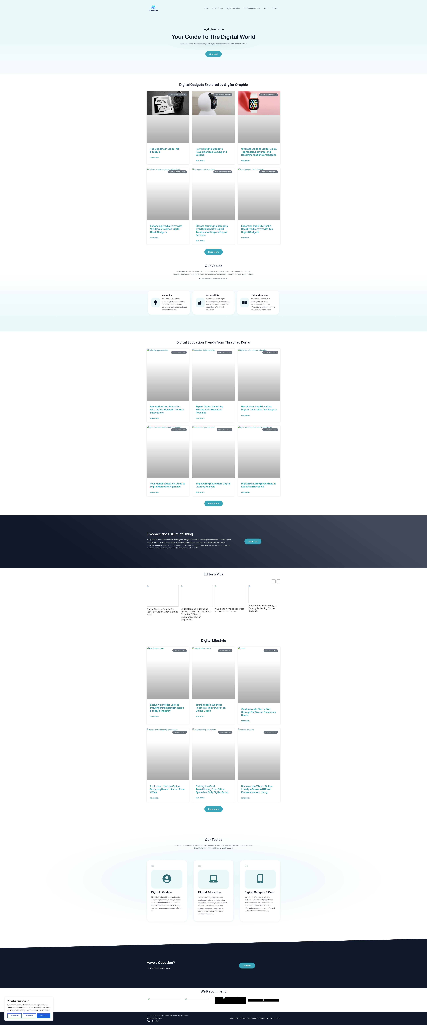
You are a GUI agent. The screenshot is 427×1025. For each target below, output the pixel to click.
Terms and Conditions (256, 1018)
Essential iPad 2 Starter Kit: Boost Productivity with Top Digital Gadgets (257, 229)
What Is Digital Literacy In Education (262, 607)
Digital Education (233, 8)
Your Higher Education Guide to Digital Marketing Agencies (167, 485)
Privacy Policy (241, 1018)
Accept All (43, 1016)
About (266, 8)
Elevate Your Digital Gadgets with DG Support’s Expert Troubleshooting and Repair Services (212, 230)
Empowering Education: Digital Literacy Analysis (213, 485)
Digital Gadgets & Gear (251, 8)
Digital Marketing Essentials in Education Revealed (258, 485)
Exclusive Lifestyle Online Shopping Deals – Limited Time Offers (167, 789)
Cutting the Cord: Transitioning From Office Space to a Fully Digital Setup (195, 593)
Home (206, 8)
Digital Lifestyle (217, 8)
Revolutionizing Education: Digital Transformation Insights (259, 408)
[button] (278, 581)
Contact (275, 8)
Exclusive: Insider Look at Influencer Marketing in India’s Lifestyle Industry (167, 707)
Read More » (154, 158)
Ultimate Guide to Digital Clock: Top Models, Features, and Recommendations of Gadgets (259, 152)
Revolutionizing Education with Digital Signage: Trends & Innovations (167, 409)
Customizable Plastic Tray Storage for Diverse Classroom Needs (258, 712)
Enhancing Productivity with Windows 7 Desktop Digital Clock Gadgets (166, 229)
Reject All (29, 1016)
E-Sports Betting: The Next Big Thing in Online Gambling (230, 605)
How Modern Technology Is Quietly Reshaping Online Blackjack (160, 608)
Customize (15, 1016)
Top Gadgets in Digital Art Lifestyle (164, 150)
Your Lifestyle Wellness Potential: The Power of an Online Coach (211, 707)
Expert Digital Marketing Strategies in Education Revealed (209, 409)
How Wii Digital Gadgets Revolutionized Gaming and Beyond (211, 152)
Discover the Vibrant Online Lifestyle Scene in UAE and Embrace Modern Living (256, 789)
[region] (28, 1009)
